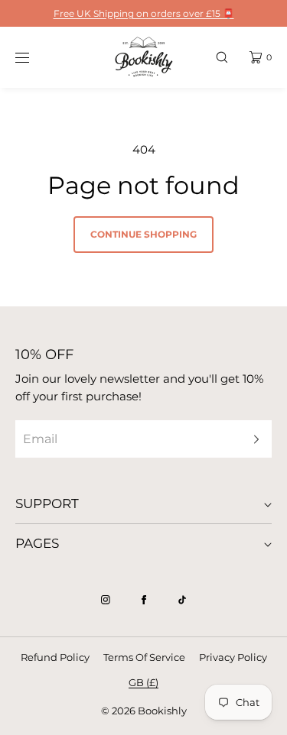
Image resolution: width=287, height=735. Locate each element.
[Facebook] (144, 600)
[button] (222, 57)
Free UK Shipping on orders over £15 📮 (144, 13)
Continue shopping (143, 234)
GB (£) (143, 682)
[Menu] (33, 57)
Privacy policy (233, 657)
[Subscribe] (252, 439)
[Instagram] (105, 600)
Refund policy (55, 657)
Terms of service (144, 657)
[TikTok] (182, 600)
